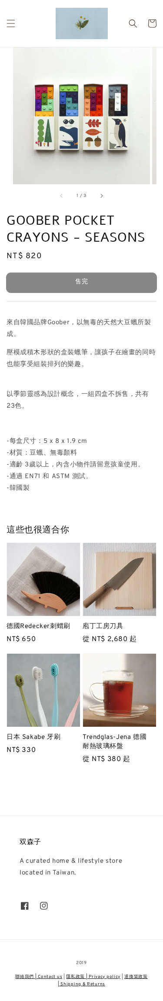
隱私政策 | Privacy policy (93, 977)
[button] (10, 23)
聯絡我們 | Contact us (38, 977)
